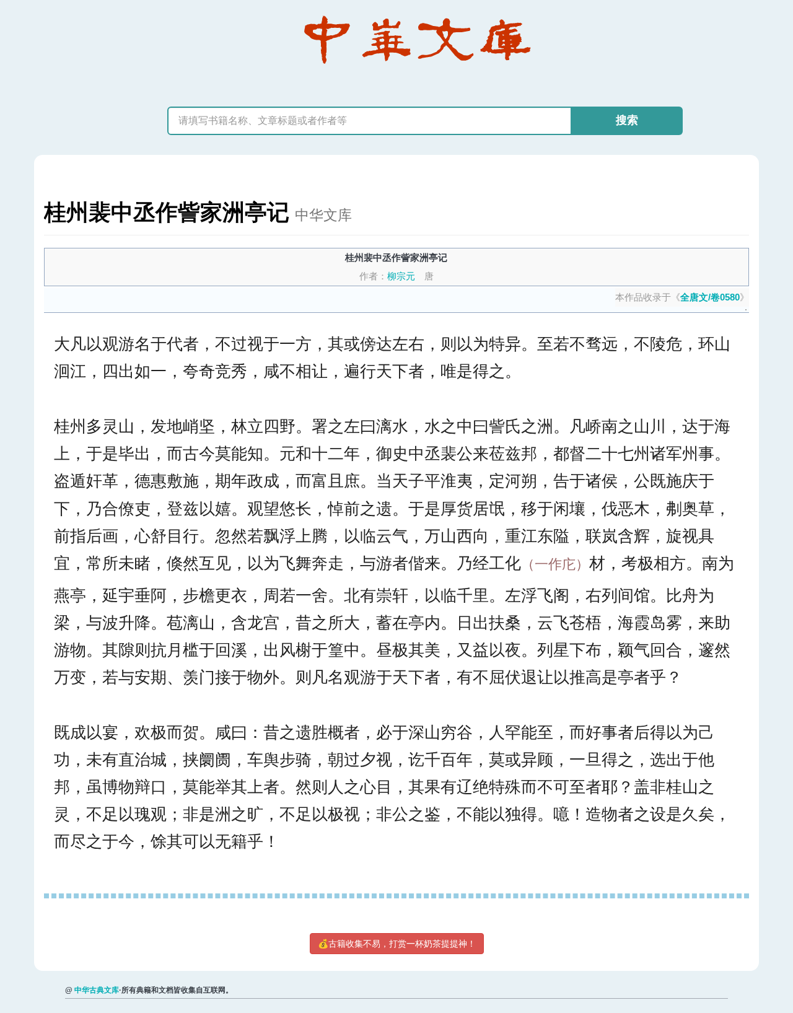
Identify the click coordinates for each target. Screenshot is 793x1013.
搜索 (627, 120)
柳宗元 (401, 276)
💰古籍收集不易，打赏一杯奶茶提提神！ (397, 944)
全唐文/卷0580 (710, 297)
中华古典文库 (96, 990)
